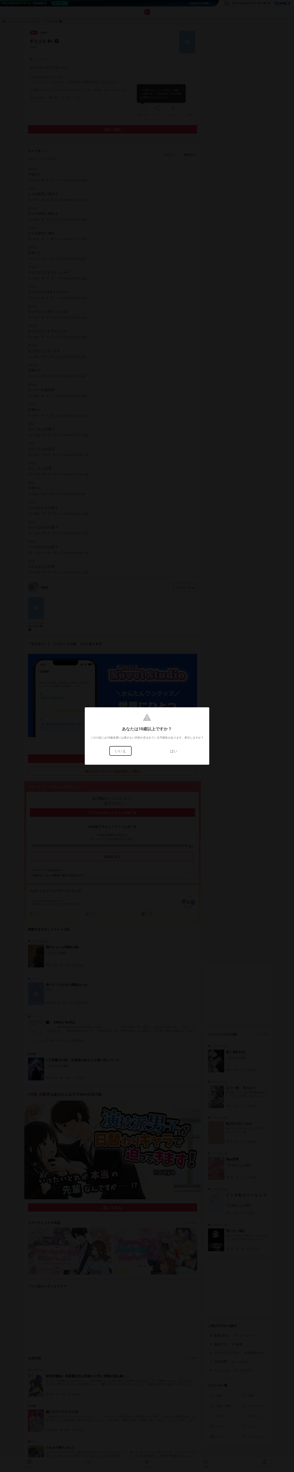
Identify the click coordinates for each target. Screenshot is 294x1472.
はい (173, 750)
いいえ (120, 750)
